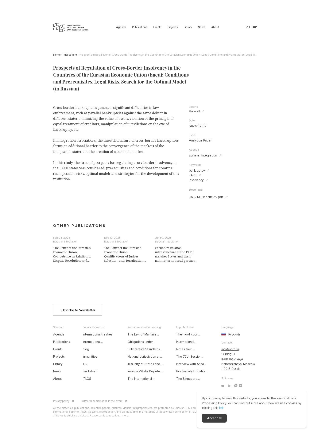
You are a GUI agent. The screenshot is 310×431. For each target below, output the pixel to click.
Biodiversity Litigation (191, 371)
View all (194, 111)
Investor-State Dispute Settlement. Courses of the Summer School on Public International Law (144, 371)
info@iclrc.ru (230, 349)
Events (157, 27)
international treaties (97, 334)
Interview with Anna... (191, 364)
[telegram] (235, 385)
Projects (173, 27)
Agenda (121, 27)
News (201, 27)
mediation (90, 371)
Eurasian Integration (203, 155)
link (221, 408)
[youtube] (223, 385)
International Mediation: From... (188, 342)
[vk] (240, 385)
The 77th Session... (189, 356)
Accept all (214, 418)
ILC (85, 364)
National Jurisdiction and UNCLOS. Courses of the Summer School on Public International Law (145, 357)
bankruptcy (197, 170)
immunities (90, 356)
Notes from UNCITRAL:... (184, 349)
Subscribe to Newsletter (77, 310)
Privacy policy (61, 401)
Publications (139, 27)
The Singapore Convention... (186, 379)
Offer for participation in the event (102, 401)
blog (86, 349)
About (215, 27)
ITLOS (87, 379)
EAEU (193, 175)
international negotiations (92, 342)
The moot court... (188, 334)
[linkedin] (230, 385)
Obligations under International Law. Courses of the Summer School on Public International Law (144, 342)
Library (188, 27)
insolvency (196, 180)
